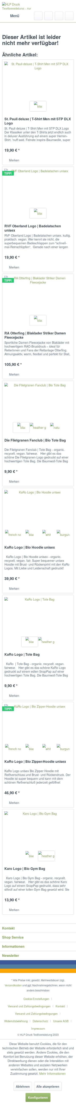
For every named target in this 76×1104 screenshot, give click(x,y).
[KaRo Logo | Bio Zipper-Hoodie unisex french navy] (12, 748)
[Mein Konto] (59, 16)
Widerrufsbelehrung (16, 1021)
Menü (14, 15)
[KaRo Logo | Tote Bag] (38, 616)
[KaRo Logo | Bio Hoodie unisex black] (29, 534)
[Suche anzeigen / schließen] (38, 16)
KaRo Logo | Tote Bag (22, 654)
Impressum (38, 1028)
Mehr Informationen (52, 1073)
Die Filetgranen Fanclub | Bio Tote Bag (35, 440)
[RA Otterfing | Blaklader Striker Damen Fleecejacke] (38, 295)
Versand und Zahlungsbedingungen (29, 1006)
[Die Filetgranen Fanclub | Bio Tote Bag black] (21, 427)
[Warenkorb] (69, 16)
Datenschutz (40, 1021)
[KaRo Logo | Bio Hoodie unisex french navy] (12, 534)
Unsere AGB (61, 1021)
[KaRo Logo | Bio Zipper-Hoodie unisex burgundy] (63, 748)
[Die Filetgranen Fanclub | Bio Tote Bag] (38, 402)
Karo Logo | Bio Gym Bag (24, 868)
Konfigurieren (38, 1097)
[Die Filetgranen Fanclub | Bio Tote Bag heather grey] (38, 427)
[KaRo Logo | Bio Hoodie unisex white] (46, 534)
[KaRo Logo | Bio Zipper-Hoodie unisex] (38, 723)
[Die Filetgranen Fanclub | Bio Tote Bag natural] (54, 427)
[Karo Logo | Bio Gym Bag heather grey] (46, 856)
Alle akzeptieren (47, 1086)
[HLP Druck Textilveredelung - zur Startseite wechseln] (20, 6)
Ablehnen (23, 1086)
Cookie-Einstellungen (36, 999)
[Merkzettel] (48, 16)
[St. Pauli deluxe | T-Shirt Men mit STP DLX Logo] (38, 81)
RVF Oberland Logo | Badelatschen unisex (32, 228)
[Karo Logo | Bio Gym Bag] (38, 830)
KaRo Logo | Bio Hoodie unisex (29, 547)
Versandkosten (13, 985)
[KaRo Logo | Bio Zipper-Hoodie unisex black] (29, 748)
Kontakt (60, 1006)
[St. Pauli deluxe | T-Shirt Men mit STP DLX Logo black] (38, 106)
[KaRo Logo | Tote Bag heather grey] (46, 641)
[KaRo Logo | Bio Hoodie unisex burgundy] (63, 534)
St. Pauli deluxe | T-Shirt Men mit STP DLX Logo (37, 121)
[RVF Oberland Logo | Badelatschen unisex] (38, 188)
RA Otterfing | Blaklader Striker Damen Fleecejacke (35, 335)
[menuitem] (10, 16)
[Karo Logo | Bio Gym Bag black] (29, 856)
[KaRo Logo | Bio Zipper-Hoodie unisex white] (46, 748)
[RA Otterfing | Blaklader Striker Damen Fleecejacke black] (38, 320)
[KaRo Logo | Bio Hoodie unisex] (38, 509)
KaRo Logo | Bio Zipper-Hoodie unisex (35, 761)
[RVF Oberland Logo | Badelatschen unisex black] (38, 213)
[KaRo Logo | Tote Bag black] (29, 641)
